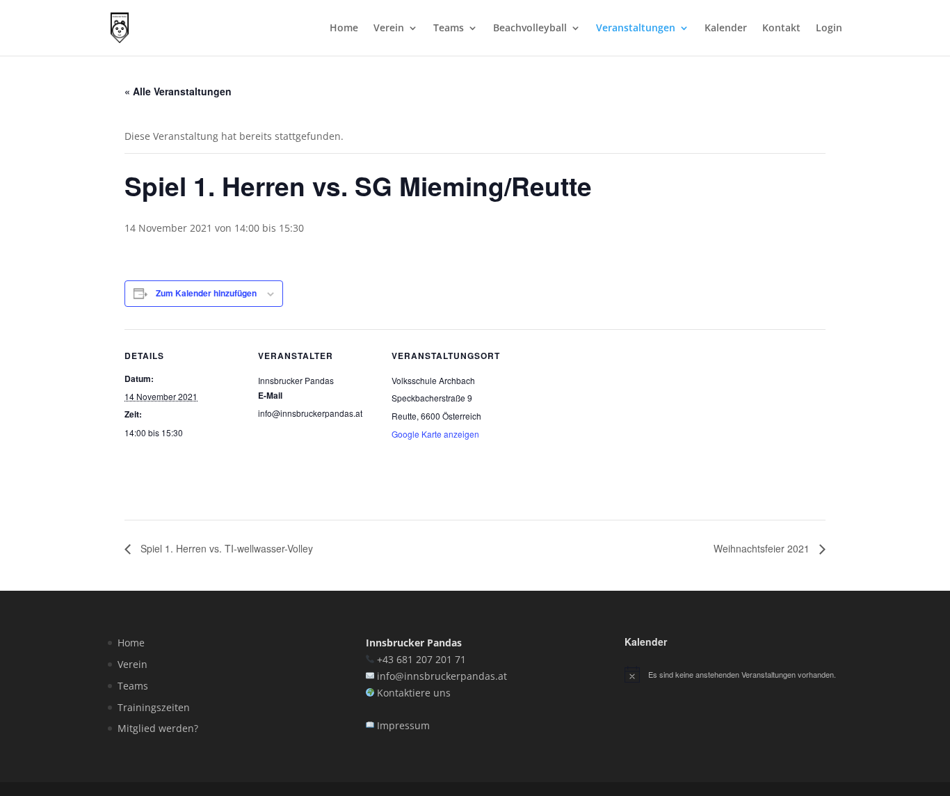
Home (344, 28)
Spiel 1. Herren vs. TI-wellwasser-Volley (225, 548)
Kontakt (781, 28)
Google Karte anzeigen (435, 434)
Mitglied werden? (158, 728)
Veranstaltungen (635, 28)
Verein (388, 28)
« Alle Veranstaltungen (178, 91)
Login (829, 28)
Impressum (403, 725)
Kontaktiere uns (414, 692)
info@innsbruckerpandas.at (442, 676)
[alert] (733, 674)
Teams (448, 28)
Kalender (726, 28)
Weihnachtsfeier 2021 (763, 548)
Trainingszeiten (154, 707)
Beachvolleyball (530, 28)
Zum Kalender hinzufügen (206, 293)
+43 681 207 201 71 (421, 659)
